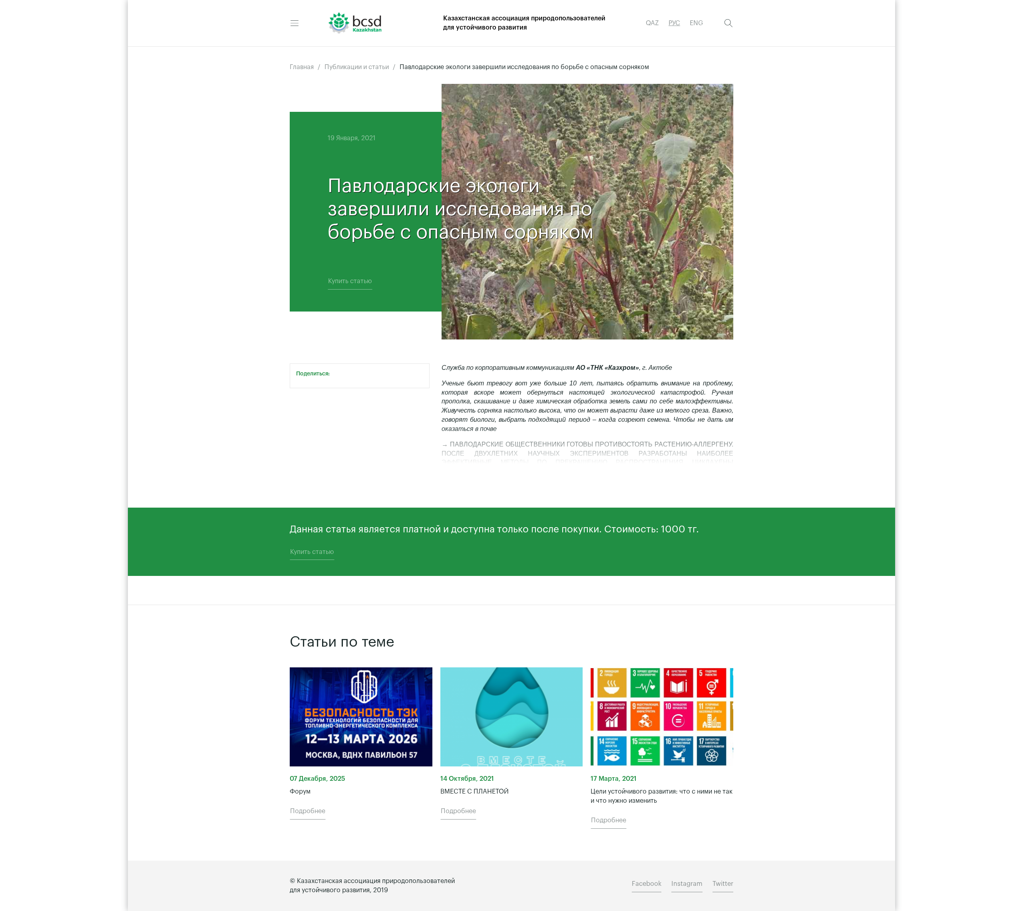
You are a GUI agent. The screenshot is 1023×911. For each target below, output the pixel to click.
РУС (674, 23)
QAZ (652, 23)
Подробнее (307, 811)
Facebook (646, 884)
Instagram (687, 884)
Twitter (723, 884)
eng (696, 23)
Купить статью (350, 281)
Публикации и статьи (356, 67)
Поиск (728, 23)
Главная (302, 67)
